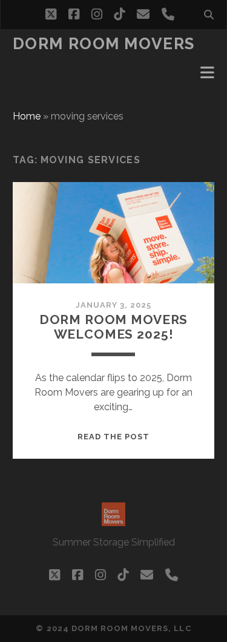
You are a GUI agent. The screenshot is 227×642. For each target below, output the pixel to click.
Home (27, 116)
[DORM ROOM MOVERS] (113, 521)
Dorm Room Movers (104, 44)
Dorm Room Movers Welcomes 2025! (113, 327)
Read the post (113, 436)
